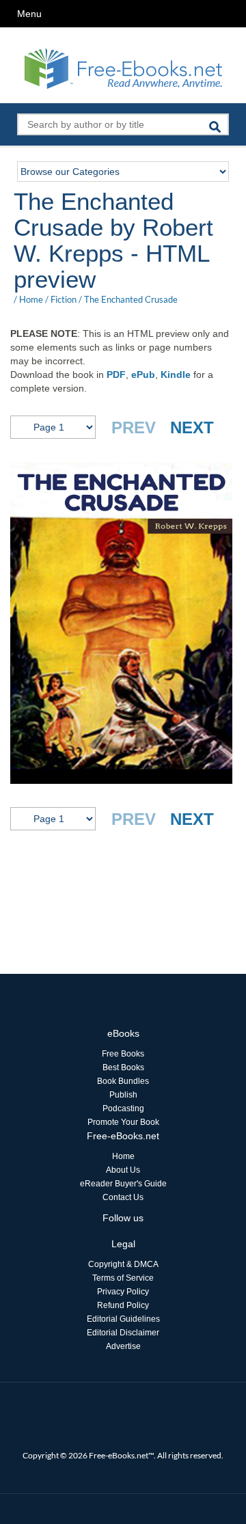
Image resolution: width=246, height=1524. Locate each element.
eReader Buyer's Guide (123, 1183)
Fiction (64, 299)
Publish (123, 1095)
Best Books (123, 1067)
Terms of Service (123, 1278)
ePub (143, 374)
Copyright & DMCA (123, 1264)
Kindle (176, 374)
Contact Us (123, 1197)
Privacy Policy (123, 1291)
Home (31, 299)
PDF (116, 374)
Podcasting (123, 1108)
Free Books (123, 1054)
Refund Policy (123, 1305)
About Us (123, 1170)
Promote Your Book (123, 1122)
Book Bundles (123, 1081)
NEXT (192, 427)
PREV (133, 427)
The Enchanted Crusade (131, 299)
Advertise (123, 1346)
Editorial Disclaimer (123, 1332)
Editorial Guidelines (123, 1319)
